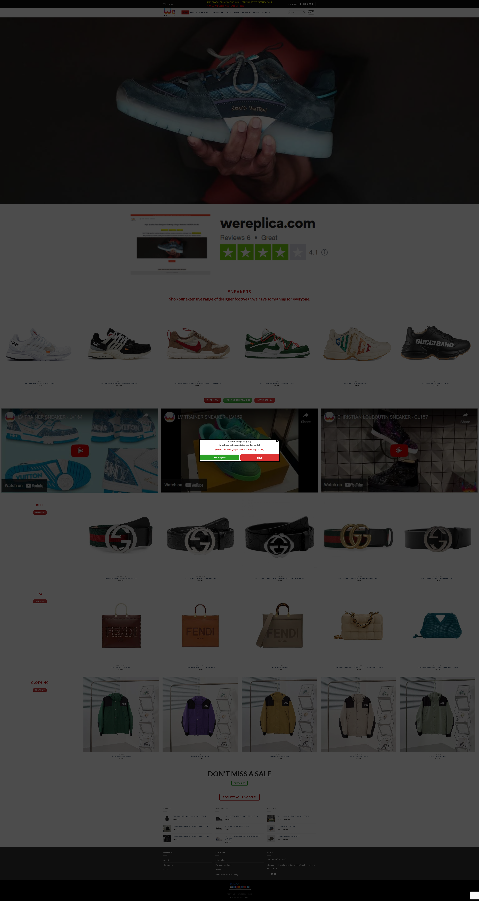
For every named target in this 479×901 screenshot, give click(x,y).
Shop (259, 457)
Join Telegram (219, 457)
